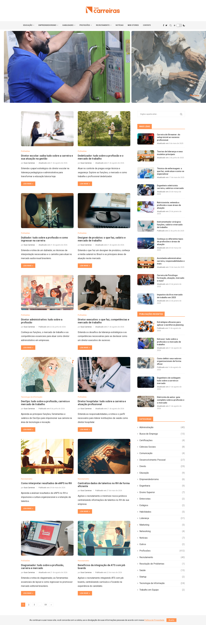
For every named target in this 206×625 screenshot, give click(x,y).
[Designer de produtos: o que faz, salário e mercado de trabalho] (104, 210)
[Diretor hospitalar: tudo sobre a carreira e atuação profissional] (104, 374)
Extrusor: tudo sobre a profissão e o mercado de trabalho (169, 342)
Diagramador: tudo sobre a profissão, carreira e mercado (42, 567)
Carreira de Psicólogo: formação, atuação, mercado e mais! (170, 278)
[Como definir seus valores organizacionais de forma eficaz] (145, 362)
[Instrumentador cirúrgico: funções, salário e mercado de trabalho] (145, 226)
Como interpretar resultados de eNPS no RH (46, 483)
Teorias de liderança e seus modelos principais (170, 152)
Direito (162, 466)
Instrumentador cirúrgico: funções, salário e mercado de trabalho (170, 224)
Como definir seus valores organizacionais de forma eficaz (103, 67)
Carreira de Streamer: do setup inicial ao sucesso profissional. (168, 137)
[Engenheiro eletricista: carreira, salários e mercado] (145, 189)
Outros (162, 544)
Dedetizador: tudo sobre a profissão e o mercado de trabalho (100, 157)
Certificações (162, 440)
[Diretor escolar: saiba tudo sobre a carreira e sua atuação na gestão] (47, 128)
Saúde (162, 570)
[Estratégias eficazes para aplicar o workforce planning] (145, 326)
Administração (162, 427)
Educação (27, 25)
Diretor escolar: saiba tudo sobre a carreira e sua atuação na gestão (47, 157)
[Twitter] (166, 25)
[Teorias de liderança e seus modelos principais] (145, 155)
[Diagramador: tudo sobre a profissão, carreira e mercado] (47, 538)
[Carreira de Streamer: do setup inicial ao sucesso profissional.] (145, 139)
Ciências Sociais (162, 446)
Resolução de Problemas (162, 563)
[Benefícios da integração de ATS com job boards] (104, 538)
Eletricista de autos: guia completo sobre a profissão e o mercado (170, 400)
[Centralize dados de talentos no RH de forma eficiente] (104, 456)
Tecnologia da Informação (162, 583)
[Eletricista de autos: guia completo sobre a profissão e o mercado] (145, 401)
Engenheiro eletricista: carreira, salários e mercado (170, 186)
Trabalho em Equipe (162, 589)
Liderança (162, 518)
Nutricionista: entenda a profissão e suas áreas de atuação (169, 205)
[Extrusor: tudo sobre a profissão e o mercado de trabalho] (145, 343)
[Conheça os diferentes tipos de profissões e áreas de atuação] (145, 243)
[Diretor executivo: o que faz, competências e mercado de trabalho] (104, 292)
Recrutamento (103, 25)
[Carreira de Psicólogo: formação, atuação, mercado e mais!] (145, 279)
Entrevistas (162, 498)
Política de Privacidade (154, 620)
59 (45, 605)
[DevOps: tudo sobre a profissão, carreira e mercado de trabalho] (47, 374)
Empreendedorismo (47, 25)
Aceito (171, 620)
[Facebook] (163, 25)
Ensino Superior (162, 492)
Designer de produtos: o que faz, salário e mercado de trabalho (102, 239)
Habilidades (67, 25)
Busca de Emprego (162, 433)
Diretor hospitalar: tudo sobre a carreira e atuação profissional (102, 403)
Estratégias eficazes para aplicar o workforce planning (170, 323)
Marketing (162, 524)
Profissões (84, 25)
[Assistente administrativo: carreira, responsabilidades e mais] (145, 262)
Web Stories (133, 25)
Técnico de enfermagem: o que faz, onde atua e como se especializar (170, 171)
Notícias (119, 25)
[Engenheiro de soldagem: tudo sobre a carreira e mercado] (145, 382)
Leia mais (27, 184)
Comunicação (162, 453)
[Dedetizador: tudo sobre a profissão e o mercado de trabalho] (104, 128)
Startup (162, 576)
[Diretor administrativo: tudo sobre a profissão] (47, 292)
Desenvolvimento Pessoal (162, 459)
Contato (147, 25)
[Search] (170, 25)
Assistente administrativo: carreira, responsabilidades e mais (171, 261)
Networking (162, 531)
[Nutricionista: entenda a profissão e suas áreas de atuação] (145, 206)
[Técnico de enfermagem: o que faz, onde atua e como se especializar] (145, 172)
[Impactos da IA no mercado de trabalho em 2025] (145, 299)
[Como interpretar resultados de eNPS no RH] (47, 456)
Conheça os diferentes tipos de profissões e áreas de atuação (170, 241)
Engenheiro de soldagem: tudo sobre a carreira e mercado (169, 380)
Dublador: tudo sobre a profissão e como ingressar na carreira (44, 239)
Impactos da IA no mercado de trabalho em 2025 (170, 296)
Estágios (162, 505)
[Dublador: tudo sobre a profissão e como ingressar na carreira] (47, 210)
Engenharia (162, 485)
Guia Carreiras (29, 163)
